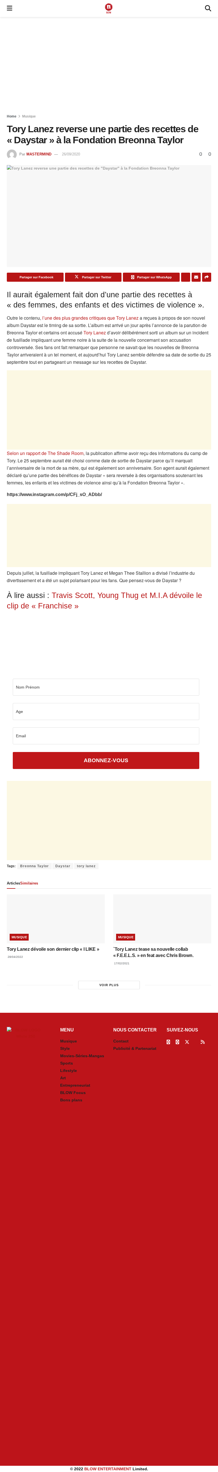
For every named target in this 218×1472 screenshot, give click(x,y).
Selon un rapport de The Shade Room (45, 453)
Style (65, 1048)
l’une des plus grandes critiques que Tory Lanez (90, 318)
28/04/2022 (15, 956)
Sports (66, 1063)
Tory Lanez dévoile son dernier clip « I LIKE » (53, 949)
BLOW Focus (73, 1092)
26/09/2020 (71, 154)
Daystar (62, 866)
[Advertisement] (109, 65)
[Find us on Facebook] (168, 1042)
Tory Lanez (94, 332)
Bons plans (71, 1100)
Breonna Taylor (34, 866)
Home (11, 116)
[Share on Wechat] (185, 277)
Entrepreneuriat (75, 1085)
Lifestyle (68, 1070)
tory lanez (86, 866)
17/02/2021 (121, 963)
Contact (121, 1041)
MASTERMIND (38, 154)
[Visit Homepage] (108, 8)
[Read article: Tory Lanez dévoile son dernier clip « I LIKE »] (56, 918)
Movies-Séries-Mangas (82, 1056)
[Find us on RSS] (203, 1042)
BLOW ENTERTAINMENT (107, 1469)
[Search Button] (208, 8)
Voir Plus (109, 985)
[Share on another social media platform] (206, 277)
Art (63, 1078)
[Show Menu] (9, 8)
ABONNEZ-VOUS (106, 760)
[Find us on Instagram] (177, 1042)
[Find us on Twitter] (187, 1042)
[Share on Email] (196, 277)
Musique (29, 116)
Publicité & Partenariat (134, 1048)
